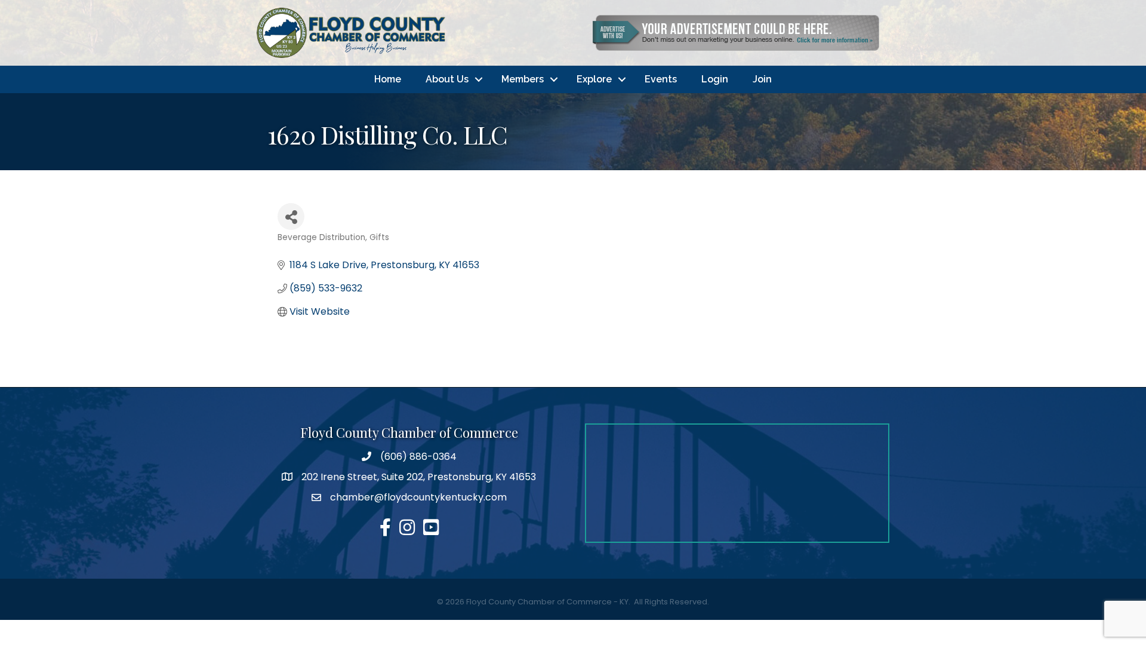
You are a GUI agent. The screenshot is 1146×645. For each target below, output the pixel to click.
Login (714, 79)
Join (762, 79)
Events (661, 79)
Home (387, 79)
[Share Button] (291, 216)
